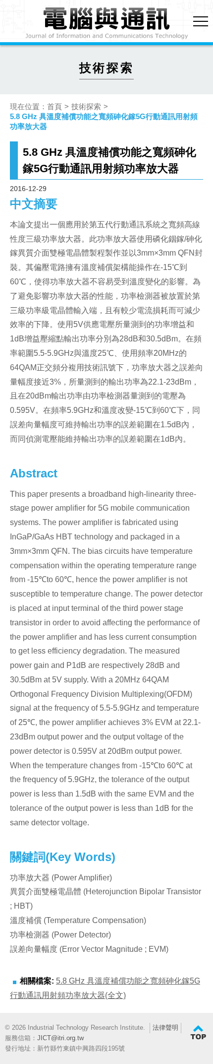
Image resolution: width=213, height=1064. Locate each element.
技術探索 (86, 106)
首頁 (54, 106)
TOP (198, 1033)
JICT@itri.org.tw (60, 1038)
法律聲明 (165, 1027)
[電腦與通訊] (106, 23)
